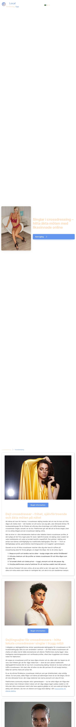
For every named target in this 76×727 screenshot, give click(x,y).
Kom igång (39, 237)
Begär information (38, 505)
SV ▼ (48, 5)
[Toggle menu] (73, 5)
